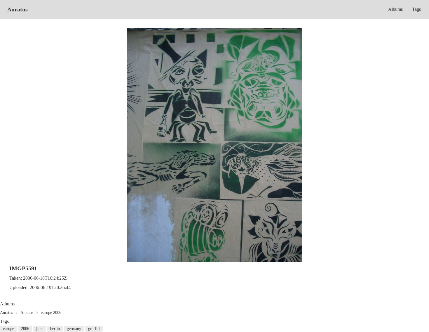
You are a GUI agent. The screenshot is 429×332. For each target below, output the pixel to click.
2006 (25, 328)
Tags (416, 9)
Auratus (17, 9)
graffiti (94, 328)
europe (8, 328)
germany (74, 328)
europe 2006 (51, 312)
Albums (395, 9)
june (39, 328)
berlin (55, 328)
